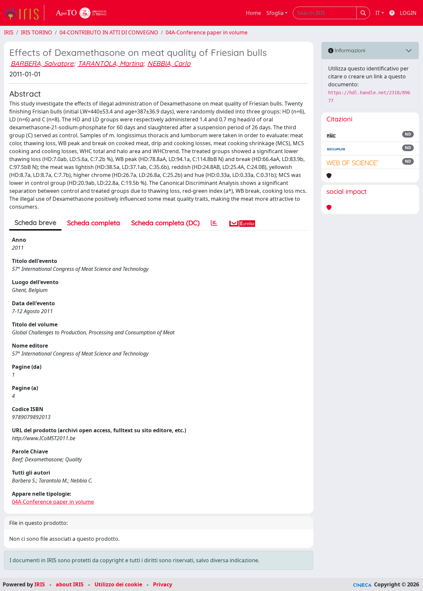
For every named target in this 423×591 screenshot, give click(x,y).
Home (253, 13)
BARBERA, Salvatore (42, 63)
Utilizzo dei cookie (118, 584)
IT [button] (377, 13)
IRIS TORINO (36, 32)
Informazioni (349, 50)
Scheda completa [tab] (93, 223)
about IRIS (70, 584)
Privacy (162, 584)
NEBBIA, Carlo (168, 63)
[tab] (214, 223)
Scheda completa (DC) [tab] (165, 223)
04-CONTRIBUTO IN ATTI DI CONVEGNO (108, 32)
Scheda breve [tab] (35, 222)
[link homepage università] (81, 13)
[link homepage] (24, 13)
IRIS (9, 32)
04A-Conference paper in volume (207, 32)
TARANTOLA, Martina (110, 63)
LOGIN (408, 13)
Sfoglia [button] (275, 13)
